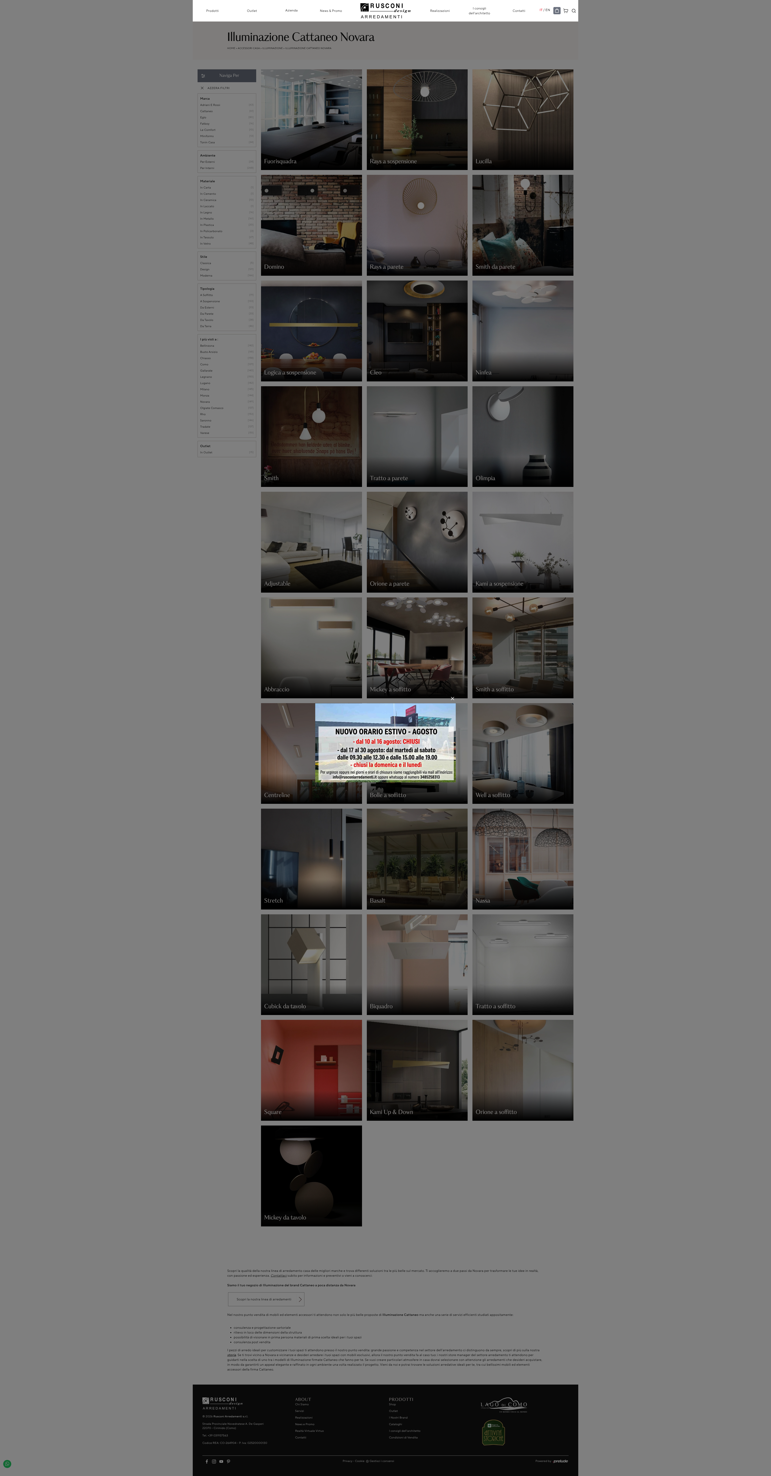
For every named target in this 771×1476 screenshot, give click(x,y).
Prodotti (212, 11)
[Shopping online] (557, 10)
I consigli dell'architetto (479, 10)
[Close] (452, 698)
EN (548, 10)
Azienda (291, 10)
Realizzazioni (440, 11)
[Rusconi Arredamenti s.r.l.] (385, 9)
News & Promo (331, 11)
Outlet (252, 11)
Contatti (519, 11)
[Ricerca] (574, 11)
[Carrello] (566, 10)
